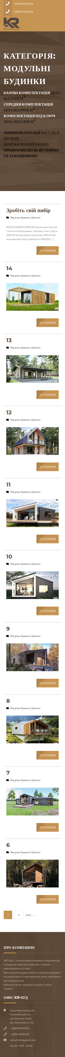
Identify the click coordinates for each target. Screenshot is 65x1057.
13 (9, 340)
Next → (30, 915)
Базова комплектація (27, 92)
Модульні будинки (20, 217)
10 (9, 556)
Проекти (35, 217)
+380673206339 (23, 11)
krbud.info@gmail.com (23, 1039)
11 (8, 484)
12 (9, 412)
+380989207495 (23, 3)
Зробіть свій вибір (28, 210)
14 (9, 268)
